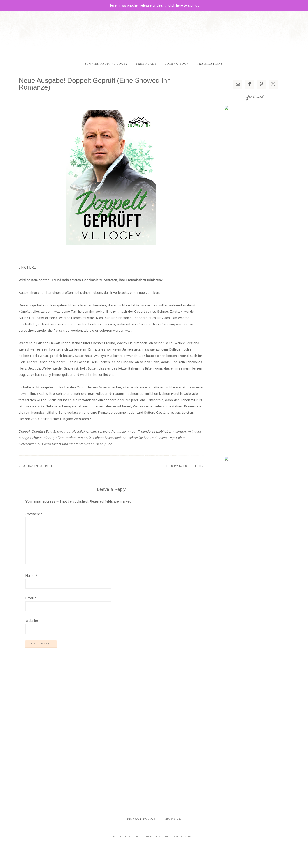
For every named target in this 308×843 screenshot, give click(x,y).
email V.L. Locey (183, 836)
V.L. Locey (136, 836)
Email (30, 598)
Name (31, 575)
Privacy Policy (141, 818)
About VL (172, 818)
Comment (33, 514)
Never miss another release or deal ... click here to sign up (154, 5)
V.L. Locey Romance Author (154, 33)
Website (31, 620)
